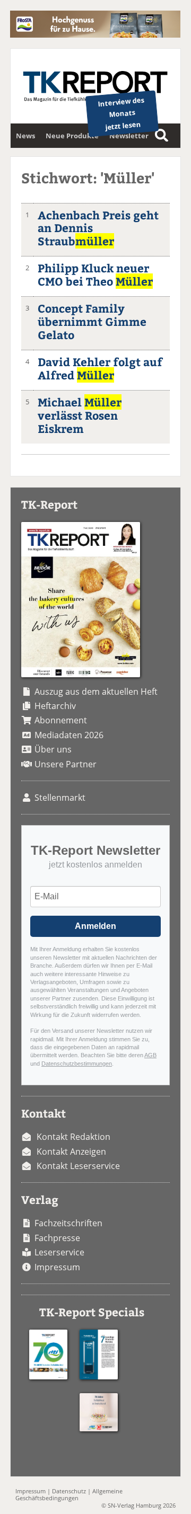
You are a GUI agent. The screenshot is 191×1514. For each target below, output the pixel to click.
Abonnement (60, 720)
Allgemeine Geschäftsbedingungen (69, 1494)
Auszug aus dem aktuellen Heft (96, 691)
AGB (150, 1055)
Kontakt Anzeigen (71, 1151)
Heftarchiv (55, 706)
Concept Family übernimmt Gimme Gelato (92, 321)
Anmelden (95, 926)
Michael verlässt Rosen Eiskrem (79, 415)
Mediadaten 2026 (68, 735)
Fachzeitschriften (68, 1223)
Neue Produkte (72, 135)
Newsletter (129, 135)
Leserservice (59, 1252)
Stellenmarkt (59, 797)
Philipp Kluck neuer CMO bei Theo (95, 274)
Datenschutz (69, 1491)
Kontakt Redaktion (73, 1137)
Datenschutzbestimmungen (76, 1063)
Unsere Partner (65, 764)
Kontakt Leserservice (78, 1166)
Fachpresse (57, 1238)
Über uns (53, 749)
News (25, 135)
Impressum (57, 1267)
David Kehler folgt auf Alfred (100, 368)
